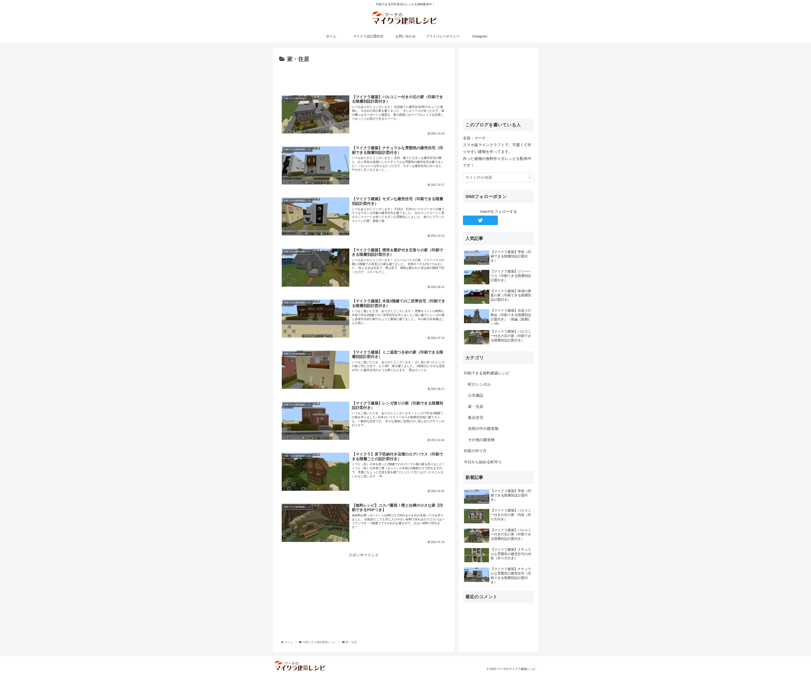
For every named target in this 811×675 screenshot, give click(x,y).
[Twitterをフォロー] (480, 220)
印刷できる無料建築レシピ (486, 373)
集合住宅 (475, 417)
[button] (529, 177)
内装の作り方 (475, 451)
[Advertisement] (363, 75)
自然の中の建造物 (483, 428)
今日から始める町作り (483, 462)
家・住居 (475, 406)
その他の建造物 (481, 440)
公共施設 (475, 395)
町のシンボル (479, 384)
